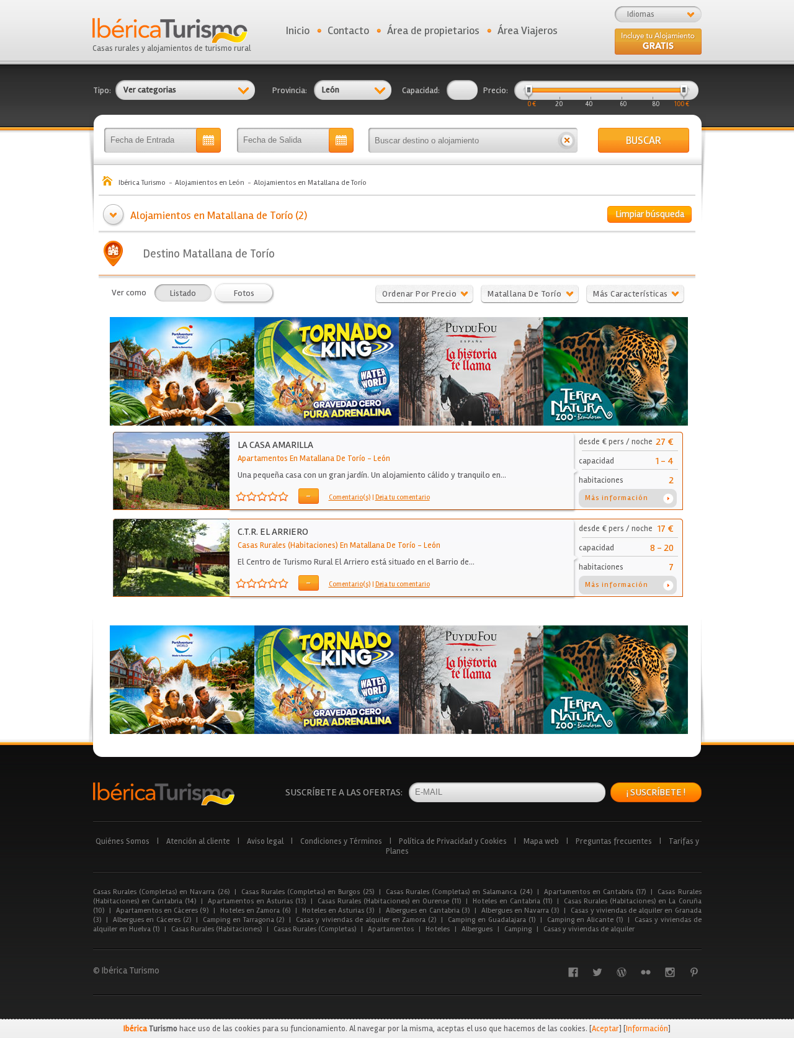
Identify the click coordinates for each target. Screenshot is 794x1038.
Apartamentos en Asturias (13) (257, 901)
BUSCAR (643, 140)
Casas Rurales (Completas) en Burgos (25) (307, 892)
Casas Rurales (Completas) (315, 929)
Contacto (348, 30)
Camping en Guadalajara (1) (491, 919)
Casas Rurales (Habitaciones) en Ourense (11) (389, 901)
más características (630, 294)
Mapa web (541, 841)
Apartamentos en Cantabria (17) (595, 892)
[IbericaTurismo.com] (163, 793)
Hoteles (438, 929)
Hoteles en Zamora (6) (255, 910)
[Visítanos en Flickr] (645, 972)
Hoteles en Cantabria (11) (512, 901)
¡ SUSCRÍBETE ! (656, 792)
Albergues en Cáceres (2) (152, 919)
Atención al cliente (198, 841)
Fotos (244, 293)
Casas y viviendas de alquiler (589, 929)
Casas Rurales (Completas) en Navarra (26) (161, 892)
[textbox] (462, 140)
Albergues (477, 929)
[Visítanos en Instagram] (669, 972)
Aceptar (605, 1029)
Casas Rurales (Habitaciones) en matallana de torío (327, 545)
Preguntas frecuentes (614, 841)
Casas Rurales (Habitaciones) (216, 929)
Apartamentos (391, 929)
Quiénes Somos (122, 841)
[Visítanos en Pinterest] (694, 972)
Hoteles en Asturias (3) (338, 910)
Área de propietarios (433, 30)
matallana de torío (524, 294)
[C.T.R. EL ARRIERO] (171, 594)
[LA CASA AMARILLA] (171, 507)
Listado (183, 293)
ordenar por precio (419, 294)
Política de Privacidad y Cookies (453, 841)
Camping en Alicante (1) (585, 919)
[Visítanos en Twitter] (597, 972)
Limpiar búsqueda (649, 214)
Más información (616, 498)
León (381, 458)
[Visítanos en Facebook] (573, 972)
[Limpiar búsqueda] (567, 140)
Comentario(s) (349, 497)
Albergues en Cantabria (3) (428, 910)
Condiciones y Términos (341, 841)
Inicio (298, 30)
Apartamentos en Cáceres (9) (162, 910)
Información (647, 1029)
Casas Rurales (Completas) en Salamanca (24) (459, 892)
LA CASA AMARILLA (275, 444)
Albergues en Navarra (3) (520, 910)
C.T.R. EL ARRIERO (273, 531)
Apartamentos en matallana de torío (301, 458)
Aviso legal (265, 841)
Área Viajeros (527, 30)
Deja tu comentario (402, 497)
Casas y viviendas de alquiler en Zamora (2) (366, 919)
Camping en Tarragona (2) (243, 919)
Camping (518, 929)
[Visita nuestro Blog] (621, 972)
